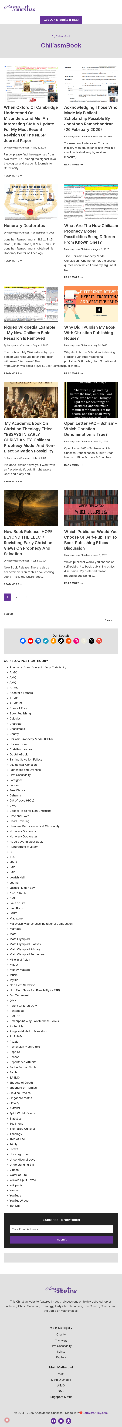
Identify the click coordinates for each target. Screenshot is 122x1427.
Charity (14, 734)
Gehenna (15, 795)
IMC (12, 867)
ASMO (14, 698)
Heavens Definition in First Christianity (35, 826)
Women (15, 1190)
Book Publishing (20, 713)
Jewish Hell (17, 877)
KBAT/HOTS (18, 892)
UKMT (14, 1149)
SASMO (15, 1077)
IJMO (13, 862)
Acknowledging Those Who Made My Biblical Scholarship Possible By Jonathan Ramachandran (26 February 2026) (90, 118)
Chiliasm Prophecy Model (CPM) (31, 739)
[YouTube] (61, 1421)
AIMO (13, 672)
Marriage (15, 928)
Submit (62, 1239)
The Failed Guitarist (22, 1128)
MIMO (14, 964)
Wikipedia (16, 1185)
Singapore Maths (21, 1098)
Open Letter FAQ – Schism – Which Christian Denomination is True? (90, 429)
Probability (17, 1026)
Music (13, 975)
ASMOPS (16, 703)
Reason (14, 1057)
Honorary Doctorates (24, 225)
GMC (13, 805)
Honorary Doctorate (23, 831)
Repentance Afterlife (23, 1062)
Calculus (15, 718)
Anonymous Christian (18, 147)
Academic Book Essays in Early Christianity (38, 667)
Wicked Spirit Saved (23, 1180)
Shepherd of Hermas (23, 1087)
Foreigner (16, 780)
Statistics (15, 1118)
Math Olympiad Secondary (27, 954)
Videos (14, 1169)
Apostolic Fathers (21, 693)
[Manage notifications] (7, 1420)
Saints (13, 1072)
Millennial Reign (20, 959)
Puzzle (14, 1041)
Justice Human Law (23, 887)
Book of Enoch (19, 708)
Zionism (15, 1205)
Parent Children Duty (23, 1005)
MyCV (14, 980)
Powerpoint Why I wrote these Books (34, 1021)
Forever (15, 785)
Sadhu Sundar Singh (23, 1067)
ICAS (13, 857)
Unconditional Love (22, 1159)
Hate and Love (19, 816)
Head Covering (19, 821)
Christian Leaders (21, 749)
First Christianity (20, 775)
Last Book (16, 908)
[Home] (52, 36)
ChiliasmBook (18, 744)
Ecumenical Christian (23, 764)
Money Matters (20, 969)
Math (13, 934)
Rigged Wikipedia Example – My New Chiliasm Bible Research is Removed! (29, 333)
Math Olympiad (20, 939)
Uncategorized (19, 1154)
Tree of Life (17, 1139)
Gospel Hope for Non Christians (30, 810)
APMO (14, 687)
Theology (16, 1134)
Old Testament (19, 995)
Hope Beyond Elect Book (26, 841)
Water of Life (18, 1175)
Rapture (15, 1052)
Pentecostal (17, 1010)
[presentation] (31, 84)
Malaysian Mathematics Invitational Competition (41, 923)
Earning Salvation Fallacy (26, 759)
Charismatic (17, 728)
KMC (13, 898)
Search (8, 613)
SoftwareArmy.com (95, 1412)
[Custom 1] (68, 1421)
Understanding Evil (22, 1164)
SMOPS (15, 1108)
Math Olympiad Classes (25, 944)
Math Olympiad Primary (25, 949)
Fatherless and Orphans (25, 769)
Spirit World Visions (22, 1113)
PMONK (15, 1016)
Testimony (16, 1123)
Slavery (14, 1103)
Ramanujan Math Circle (25, 1046)
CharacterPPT (19, 723)
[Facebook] (53, 1421)
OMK (13, 1000)
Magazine (16, 918)
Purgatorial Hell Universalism (28, 1031)
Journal (14, 882)
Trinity (14, 1144)
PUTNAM (16, 1036)
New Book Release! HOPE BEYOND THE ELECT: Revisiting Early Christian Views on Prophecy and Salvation (28, 542)
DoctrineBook (19, 754)
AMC (13, 677)
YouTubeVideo (19, 1200)
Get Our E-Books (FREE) (61, 20)
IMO (12, 872)
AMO (13, 682)
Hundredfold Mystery (24, 846)
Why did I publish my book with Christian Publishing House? (89, 333)
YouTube (15, 1195)
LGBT (13, 913)
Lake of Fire (17, 903)
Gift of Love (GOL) (22, 800)
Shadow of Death (21, 1082)
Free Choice (17, 790)
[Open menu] (115, 8)
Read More (13, 175)
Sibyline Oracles (20, 1093)
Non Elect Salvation (22, 985)
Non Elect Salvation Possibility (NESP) (35, 990)
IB (11, 851)
